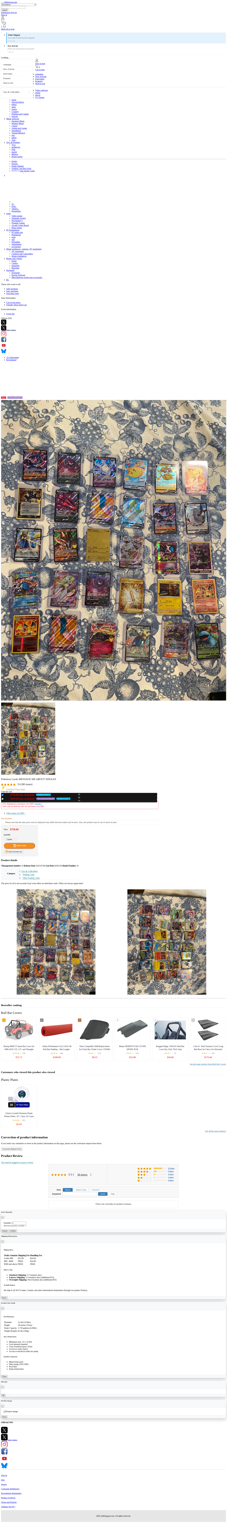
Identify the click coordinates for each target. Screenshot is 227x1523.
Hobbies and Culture (20, 114)
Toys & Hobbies (13, 142)
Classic (14, 126)
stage (14, 107)
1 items (171, 1177)
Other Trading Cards (31, 878)
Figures (15, 164)
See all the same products (215, 1131)
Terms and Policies (9, 1502)
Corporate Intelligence (10, 1489)
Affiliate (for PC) (8, 1507)
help (3, 1480)
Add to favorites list (15, 852)
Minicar (15, 154)
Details (38, 804)
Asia (13, 140)
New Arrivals (8, 69)
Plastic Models (18, 166)
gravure (15, 116)
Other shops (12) (16, 813)
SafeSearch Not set (9, 12)
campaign (7, 64)
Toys (14, 145)
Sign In (4, 15)
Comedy (15, 112)
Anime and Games (19, 128)
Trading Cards (28, 874)
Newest (68, 1190)
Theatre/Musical (18, 133)
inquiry (4, 1484)
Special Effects (18, 102)
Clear (113, 1194)
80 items (82, 1174)
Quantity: (7, 1223)
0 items (171, 1180)
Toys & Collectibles (11, 92)
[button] (113, 26)
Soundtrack (16, 130)
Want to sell (8, 83)
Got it (4, 1298)
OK (3, 1395)
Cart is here (40, 70)
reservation (7, 74)
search (4, 10)
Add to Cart (21, 846)
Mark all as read (7, 29)
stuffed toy (16, 147)
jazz (13, 135)
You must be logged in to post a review (17, 1162)
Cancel (4, 1231)
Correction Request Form (11, 1149)
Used (37, 799)
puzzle (14, 152)
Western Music (18, 123)
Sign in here (40, 64)
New (27, 795)
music (14, 100)
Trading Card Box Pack (21, 168)
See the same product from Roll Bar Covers (208, 1064)
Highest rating (81, 1190)
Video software (41, 90)
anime (37, 93)
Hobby (14, 161)
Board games (17, 157)
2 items (171, 1174)
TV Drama (39, 97)
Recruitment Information (11, 1493)
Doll (13, 149)
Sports (14, 109)
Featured (6, 78)
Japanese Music (18, 121)
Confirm (13, 1231)
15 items (171, 1168)
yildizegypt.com (10, 2)
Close (4, 1376)
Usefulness (96, 1190)
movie (37, 95)
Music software (12, 119)
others (14, 104)
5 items (171, 1171)
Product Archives (8, 1498)
